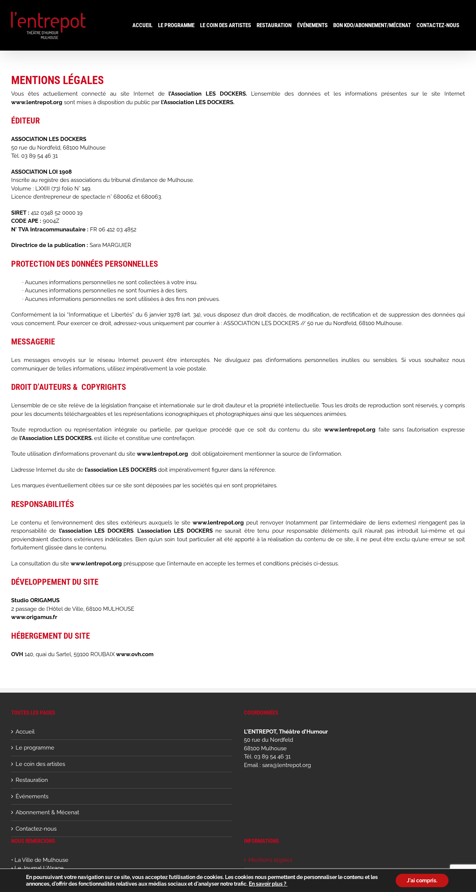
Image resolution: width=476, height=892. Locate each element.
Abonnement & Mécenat (47, 812)
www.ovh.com (135, 654)
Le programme (35, 747)
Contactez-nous (36, 828)
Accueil (25, 731)
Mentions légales (270, 860)
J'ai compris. (422, 880)
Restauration (32, 780)
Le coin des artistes (40, 764)
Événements (32, 796)
